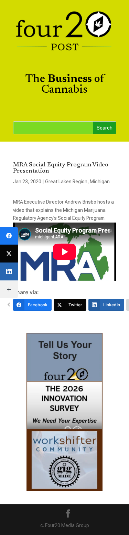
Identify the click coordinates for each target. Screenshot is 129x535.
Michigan (100, 181)
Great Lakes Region (66, 181)
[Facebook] (9, 236)
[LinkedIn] (9, 271)
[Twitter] (9, 254)
